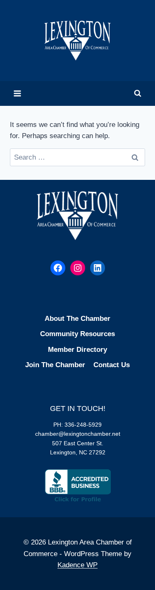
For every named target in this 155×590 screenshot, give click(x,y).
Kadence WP (77, 565)
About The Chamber (77, 318)
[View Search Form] (137, 93)
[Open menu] (17, 93)
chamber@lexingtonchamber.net (77, 433)
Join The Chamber (55, 365)
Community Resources (77, 334)
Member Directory (77, 350)
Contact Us (111, 365)
